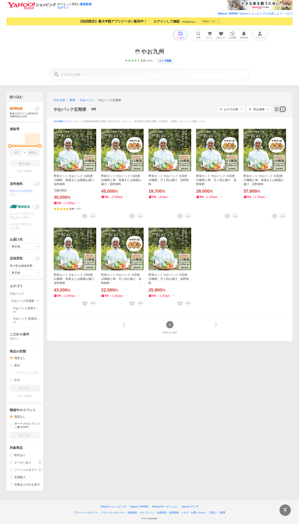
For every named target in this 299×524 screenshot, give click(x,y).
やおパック (87, 100)
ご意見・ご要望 (216, 512)
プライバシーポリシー (86, 512)
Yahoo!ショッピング (113, 506)
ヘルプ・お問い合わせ (193, 512)
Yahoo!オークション (165, 506)
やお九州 (59, 100)
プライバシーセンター (113, 512)
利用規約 (132, 512)
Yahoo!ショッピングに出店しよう (260, 13)
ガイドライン (147, 512)
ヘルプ (288, 13)
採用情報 (174, 512)
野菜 (72, 100)
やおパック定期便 (70, 109)
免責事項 (162, 512)
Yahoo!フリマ (190, 506)
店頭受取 (16, 258)
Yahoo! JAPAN (228, 13)
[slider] (10, 146)
